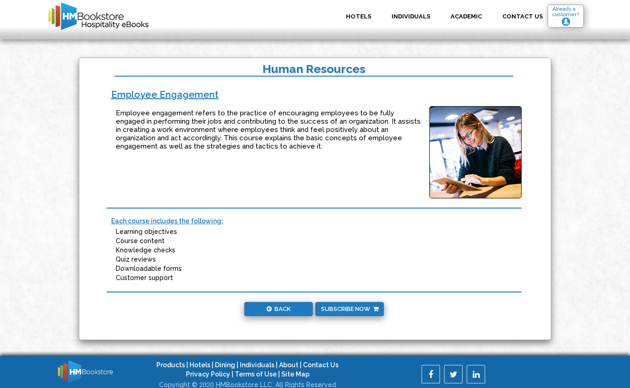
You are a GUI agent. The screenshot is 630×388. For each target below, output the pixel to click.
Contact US (522, 16)
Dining (225, 365)
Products (170, 365)
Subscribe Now (347, 308)
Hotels (358, 16)
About (288, 365)
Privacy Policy (208, 374)
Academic (466, 16)
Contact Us (321, 365)
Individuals (411, 16)
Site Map (295, 374)
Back (281, 308)
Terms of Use (256, 374)
